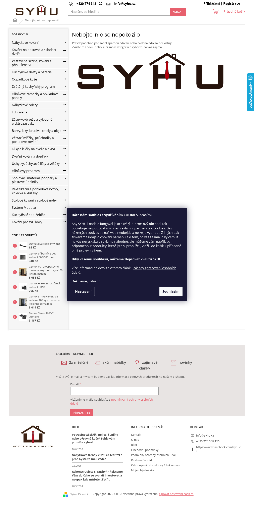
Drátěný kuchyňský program (33, 86)
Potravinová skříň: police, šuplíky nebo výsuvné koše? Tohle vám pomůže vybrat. (95, 438)
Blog (134, 445)
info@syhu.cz (205, 435)
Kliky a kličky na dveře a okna (33, 149)
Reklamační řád (141, 460)
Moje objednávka (142, 470)
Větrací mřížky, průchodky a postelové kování (33, 140)
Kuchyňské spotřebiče (28, 215)
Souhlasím (171, 291)
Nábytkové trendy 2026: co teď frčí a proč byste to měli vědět (97, 457)
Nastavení (83, 291)
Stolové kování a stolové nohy (34, 200)
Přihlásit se (81, 413)
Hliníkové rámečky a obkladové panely (35, 96)
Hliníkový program (26, 171)
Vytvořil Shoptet (79, 494)
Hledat (178, 12)
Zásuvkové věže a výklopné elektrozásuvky (32, 121)
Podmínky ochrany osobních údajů (154, 455)
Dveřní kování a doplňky (30, 156)
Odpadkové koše (24, 79)
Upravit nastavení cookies (176, 494)
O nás (135, 440)
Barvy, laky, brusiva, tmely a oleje (36, 130)
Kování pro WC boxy (27, 222)
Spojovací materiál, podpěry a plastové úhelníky (34, 180)
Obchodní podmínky (144, 450)
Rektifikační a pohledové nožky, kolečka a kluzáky (35, 191)
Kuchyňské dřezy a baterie (32, 72)
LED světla (19, 112)
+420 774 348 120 (207, 441)
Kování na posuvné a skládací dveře (34, 52)
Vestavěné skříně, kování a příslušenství (32, 63)
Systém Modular (24, 207)
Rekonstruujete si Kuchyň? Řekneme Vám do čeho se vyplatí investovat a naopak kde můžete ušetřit (97, 475)
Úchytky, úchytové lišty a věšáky (36, 163)
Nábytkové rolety (25, 105)
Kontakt (136, 435)
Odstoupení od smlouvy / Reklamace (155, 465)
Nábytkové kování (25, 42)
